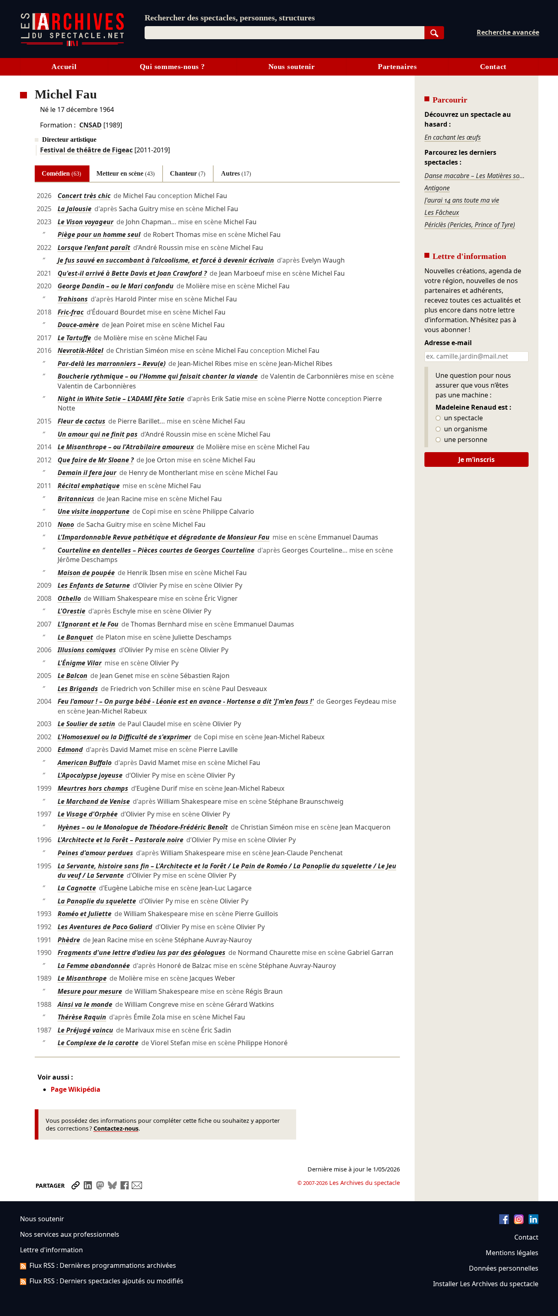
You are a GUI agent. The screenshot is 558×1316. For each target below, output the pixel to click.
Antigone (437, 187)
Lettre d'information (51, 1249)
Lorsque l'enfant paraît (94, 247)
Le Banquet (75, 637)
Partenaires (397, 66)
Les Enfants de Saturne (94, 585)
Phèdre (69, 939)
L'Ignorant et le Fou (88, 624)
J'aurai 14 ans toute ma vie (461, 200)
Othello (69, 598)
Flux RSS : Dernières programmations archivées (102, 1265)
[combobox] (284, 32)
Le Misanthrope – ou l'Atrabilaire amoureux (126, 446)
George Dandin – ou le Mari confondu (116, 285)
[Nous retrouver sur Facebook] (504, 1221)
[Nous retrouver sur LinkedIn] (533, 1221)
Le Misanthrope (82, 978)
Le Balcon (72, 675)
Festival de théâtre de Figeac (86, 149)
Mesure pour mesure (90, 991)
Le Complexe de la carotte (98, 1042)
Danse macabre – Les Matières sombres (476, 175)
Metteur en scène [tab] (125, 173)
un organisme (464, 429)
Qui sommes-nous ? (172, 66)
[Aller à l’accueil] (72, 44)
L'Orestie (71, 611)
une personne (464, 440)
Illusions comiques (87, 649)
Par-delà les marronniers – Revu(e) (111, 363)
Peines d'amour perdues (95, 852)
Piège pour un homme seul (99, 234)
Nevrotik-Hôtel (80, 350)
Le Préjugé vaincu (85, 1030)
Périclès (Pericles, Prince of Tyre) (469, 224)
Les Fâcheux (441, 212)
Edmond (70, 749)
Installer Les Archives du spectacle (485, 1283)
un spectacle (462, 418)
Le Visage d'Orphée (88, 814)
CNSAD (90, 124)
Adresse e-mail (448, 343)
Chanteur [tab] (187, 173)
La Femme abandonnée (94, 965)
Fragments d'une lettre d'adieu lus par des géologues (141, 952)
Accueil (63, 66)
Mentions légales (512, 1252)
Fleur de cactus (81, 421)
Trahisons (73, 298)
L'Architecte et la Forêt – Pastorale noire (120, 839)
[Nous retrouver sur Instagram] (519, 1221)
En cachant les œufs (452, 137)
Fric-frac (71, 312)
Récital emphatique (89, 485)
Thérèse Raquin (82, 1017)
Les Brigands (78, 688)
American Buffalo (85, 762)
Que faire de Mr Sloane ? (96, 459)
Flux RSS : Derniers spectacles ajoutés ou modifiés (106, 1280)
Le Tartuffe (74, 337)
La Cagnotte (77, 887)
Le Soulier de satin (86, 723)
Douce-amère (78, 324)
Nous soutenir (291, 66)
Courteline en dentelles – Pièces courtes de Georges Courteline (156, 550)
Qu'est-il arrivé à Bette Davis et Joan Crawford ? (132, 273)
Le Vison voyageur (86, 221)
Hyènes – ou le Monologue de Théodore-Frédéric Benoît (143, 827)
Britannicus (76, 498)
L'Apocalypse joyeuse (90, 775)
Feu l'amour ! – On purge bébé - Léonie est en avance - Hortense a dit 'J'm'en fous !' (186, 701)
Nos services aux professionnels (69, 1234)
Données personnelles (503, 1268)
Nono (66, 524)
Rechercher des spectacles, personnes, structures (230, 17)
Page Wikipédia (75, 1089)
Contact (493, 66)
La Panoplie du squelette (97, 901)
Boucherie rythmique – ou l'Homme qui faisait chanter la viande (158, 376)
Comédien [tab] (61, 173)
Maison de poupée (86, 572)
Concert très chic (84, 195)
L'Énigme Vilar (80, 662)
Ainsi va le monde (85, 1004)
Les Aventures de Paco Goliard (105, 926)
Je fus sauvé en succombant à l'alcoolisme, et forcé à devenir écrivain (166, 260)
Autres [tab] (236, 173)
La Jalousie (75, 208)
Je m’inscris (476, 459)
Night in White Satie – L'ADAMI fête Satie (121, 398)
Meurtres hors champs (93, 788)
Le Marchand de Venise (94, 801)
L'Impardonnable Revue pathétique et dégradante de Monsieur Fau (164, 537)
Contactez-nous (116, 1128)
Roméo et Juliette (85, 913)
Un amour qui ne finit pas (98, 434)
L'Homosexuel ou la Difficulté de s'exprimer (124, 736)
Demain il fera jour (87, 472)
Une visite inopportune (93, 511)
